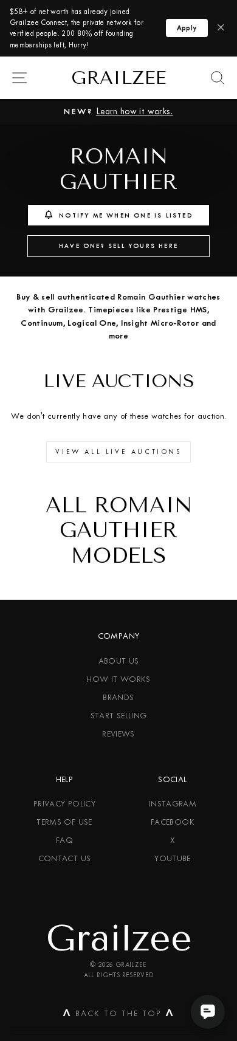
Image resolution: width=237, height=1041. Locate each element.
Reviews (118, 733)
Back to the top (118, 1015)
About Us (118, 660)
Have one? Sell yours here (118, 246)
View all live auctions (118, 452)
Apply (187, 28)
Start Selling (119, 715)
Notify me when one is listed (126, 215)
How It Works (118, 679)
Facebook (172, 821)
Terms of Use (64, 821)
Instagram (172, 803)
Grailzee (118, 78)
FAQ (64, 840)
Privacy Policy (64, 803)
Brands (118, 697)
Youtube (172, 858)
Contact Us (64, 858)
